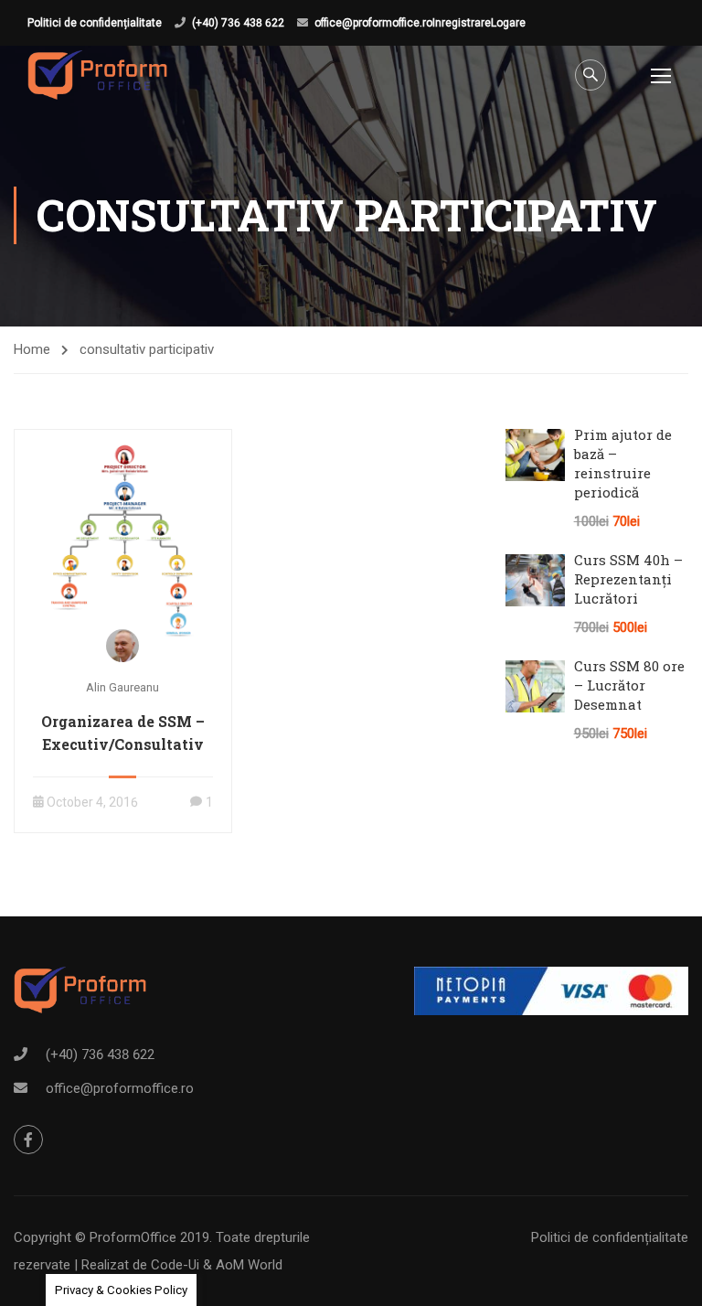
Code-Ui (177, 1265)
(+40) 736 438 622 (238, 22)
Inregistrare (461, 22)
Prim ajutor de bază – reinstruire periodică (623, 463)
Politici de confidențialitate (94, 22)
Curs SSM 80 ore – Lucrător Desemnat (629, 685)
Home (32, 349)
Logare (508, 22)
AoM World (249, 1265)
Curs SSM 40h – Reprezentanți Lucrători (628, 579)
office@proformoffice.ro (373, 22)
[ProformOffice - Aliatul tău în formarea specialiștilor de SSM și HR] (97, 75)
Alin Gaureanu (122, 687)
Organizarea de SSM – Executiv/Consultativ (123, 733)
